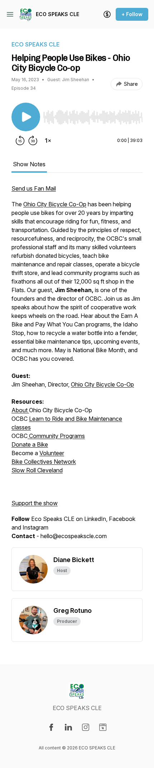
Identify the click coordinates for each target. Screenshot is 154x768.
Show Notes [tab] (29, 164)
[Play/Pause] (25, 117)
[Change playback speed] (48, 141)
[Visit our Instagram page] (85, 727)
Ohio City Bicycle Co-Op (54, 204)
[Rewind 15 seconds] (20, 141)
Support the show (34, 503)
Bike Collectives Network (43, 461)
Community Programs (56, 435)
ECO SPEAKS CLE (57, 14)
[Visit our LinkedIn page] (68, 727)
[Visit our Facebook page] (51, 727)
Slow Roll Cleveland (37, 470)
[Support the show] (107, 14)
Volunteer (51, 453)
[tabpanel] (77, 365)
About (20, 410)
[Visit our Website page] (102, 727)
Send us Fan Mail (33, 188)
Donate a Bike (29, 444)
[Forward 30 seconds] (33, 141)
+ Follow (132, 14)
